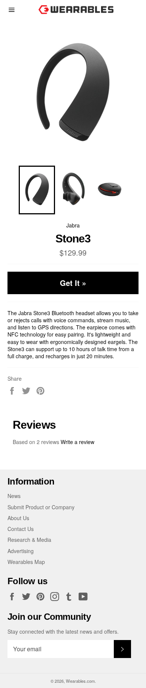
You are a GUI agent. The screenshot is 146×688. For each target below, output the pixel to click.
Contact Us (20, 528)
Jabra (73, 225)
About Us (18, 518)
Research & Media (29, 539)
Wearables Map (26, 561)
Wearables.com (80, 681)
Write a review (77, 442)
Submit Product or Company (40, 507)
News (14, 496)
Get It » (73, 282)
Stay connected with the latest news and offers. (63, 631)
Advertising (20, 551)
